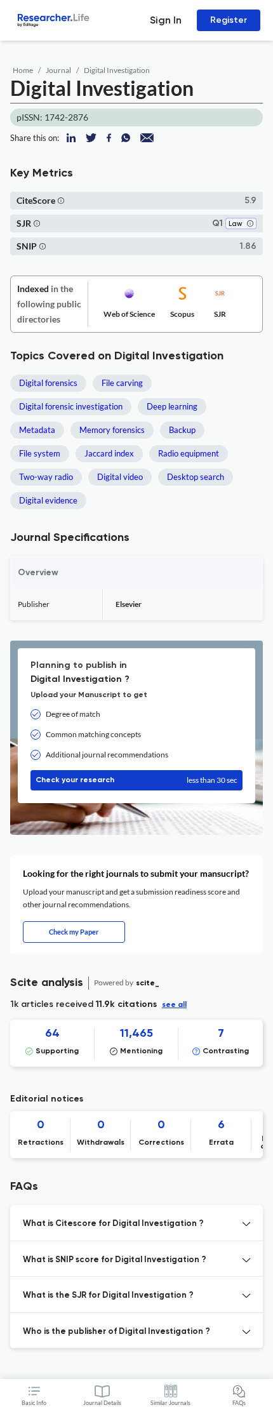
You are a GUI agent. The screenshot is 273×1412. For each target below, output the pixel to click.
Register (228, 20)
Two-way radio (46, 477)
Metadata (37, 430)
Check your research (136, 780)
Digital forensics (48, 383)
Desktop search (195, 477)
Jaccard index (109, 453)
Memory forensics (112, 430)
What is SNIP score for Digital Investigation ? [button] (114, 1260)
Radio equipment (188, 453)
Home (23, 70)
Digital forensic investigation (71, 406)
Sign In (166, 20)
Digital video (120, 477)
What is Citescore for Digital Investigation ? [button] (113, 1224)
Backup (182, 430)
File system (39, 453)
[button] (61, 200)
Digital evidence (48, 500)
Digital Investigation (117, 70)
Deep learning (172, 406)
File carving (122, 383)
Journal (58, 70)
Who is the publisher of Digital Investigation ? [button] (116, 1332)
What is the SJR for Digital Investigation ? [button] (108, 1295)
